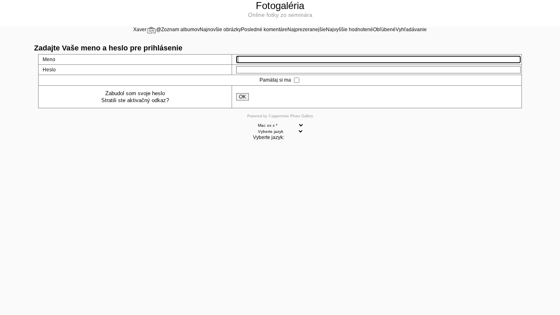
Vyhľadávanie (411, 29)
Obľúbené (384, 29)
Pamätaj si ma (276, 80)
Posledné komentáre (264, 29)
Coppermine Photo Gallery (291, 116)
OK (242, 97)
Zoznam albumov (180, 29)
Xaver (139, 29)
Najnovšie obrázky (220, 29)
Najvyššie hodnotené (349, 29)
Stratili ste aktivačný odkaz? (135, 100)
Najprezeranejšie (306, 29)
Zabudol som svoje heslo (135, 93)
